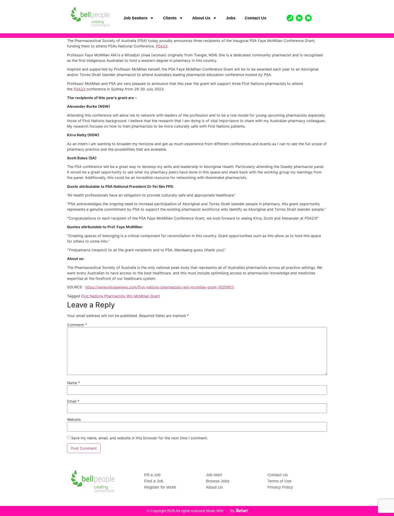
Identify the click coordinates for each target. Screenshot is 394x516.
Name (73, 383)
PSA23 (161, 46)
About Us (201, 18)
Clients (170, 18)
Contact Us (255, 18)
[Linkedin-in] (299, 18)
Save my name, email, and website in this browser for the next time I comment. (139, 438)
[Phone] (290, 18)
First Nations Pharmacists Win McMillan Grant (120, 296)
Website (74, 419)
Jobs (231, 18)
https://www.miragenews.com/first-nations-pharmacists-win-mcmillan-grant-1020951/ (159, 287)
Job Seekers (135, 18)
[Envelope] (308, 18)
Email (73, 401)
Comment (77, 325)
